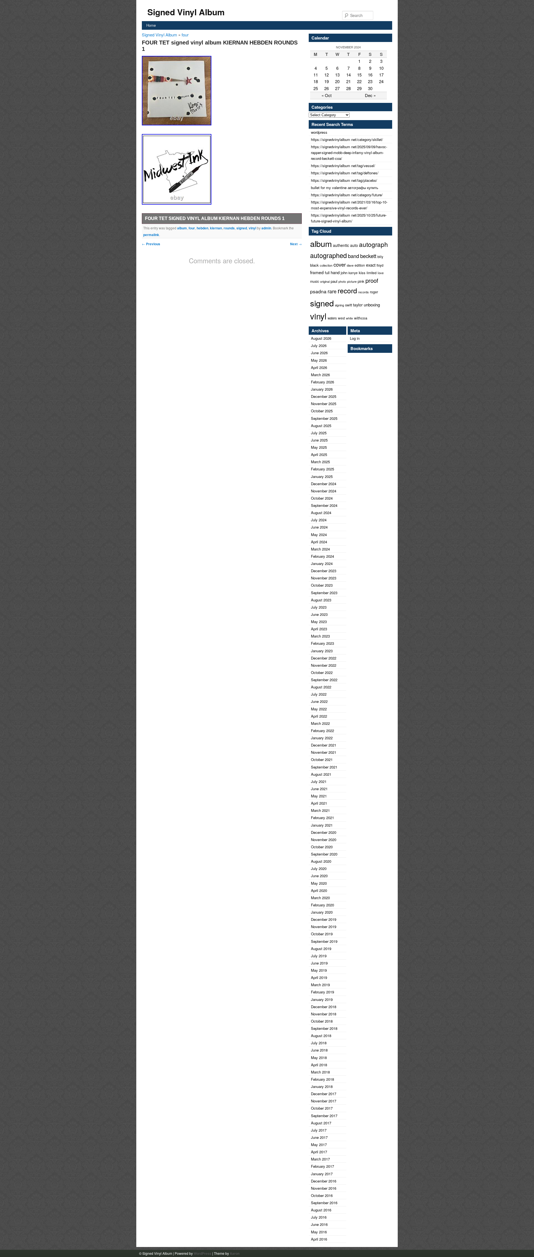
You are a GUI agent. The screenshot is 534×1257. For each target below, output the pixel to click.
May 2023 (319, 621)
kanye (353, 273)
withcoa (360, 318)
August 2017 (321, 1122)
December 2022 (323, 658)
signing (339, 305)
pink (361, 281)
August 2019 (321, 948)
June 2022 (319, 701)
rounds (229, 227)
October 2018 (322, 1021)
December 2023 (323, 570)
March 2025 (320, 461)
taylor (358, 305)
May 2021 (319, 796)
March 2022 (320, 723)
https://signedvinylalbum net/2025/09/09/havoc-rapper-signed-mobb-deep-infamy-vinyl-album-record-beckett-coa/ (349, 152)
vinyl (252, 227)
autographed (328, 255)
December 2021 (323, 745)
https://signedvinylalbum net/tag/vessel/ (343, 165)
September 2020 (324, 854)
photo (342, 281)
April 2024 (319, 541)
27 (337, 88)
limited (372, 272)
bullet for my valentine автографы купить (344, 187)
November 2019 (323, 926)
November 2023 (323, 578)
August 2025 (321, 425)
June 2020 (319, 875)
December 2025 (323, 396)
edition (360, 265)
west (341, 318)
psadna (318, 291)
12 (326, 75)
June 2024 (319, 527)
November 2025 (323, 403)
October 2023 (322, 585)
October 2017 (322, 1108)
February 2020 (322, 905)
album (182, 227)
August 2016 (321, 1210)
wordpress (319, 132)
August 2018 (321, 1035)
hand (335, 272)
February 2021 (322, 817)
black (314, 265)
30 (370, 88)
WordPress (202, 1253)
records (363, 292)
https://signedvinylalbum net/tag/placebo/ (344, 180)
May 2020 (319, 883)
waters (332, 318)
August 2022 (321, 687)
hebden (202, 227)
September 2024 (324, 505)
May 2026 (319, 360)
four (185, 35)
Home (151, 25)
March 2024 (320, 549)
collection (326, 265)
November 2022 (323, 665)
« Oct (327, 95)
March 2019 (320, 984)
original (325, 281)
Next (296, 243)
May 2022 (319, 708)
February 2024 (322, 556)
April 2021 (319, 803)
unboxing (372, 305)
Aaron (234, 1253)
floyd (380, 265)
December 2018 (323, 1006)
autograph (373, 244)
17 (381, 75)
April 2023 (319, 628)
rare (332, 291)
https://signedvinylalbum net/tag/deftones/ (345, 172)
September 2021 (324, 767)
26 (326, 88)
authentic (341, 245)
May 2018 (319, 1057)
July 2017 (319, 1130)
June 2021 (319, 788)
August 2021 (321, 774)
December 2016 (323, 1181)
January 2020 (322, 912)
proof (371, 280)
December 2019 (323, 919)
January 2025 (322, 476)
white (349, 318)
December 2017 (323, 1093)
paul (334, 281)
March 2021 (320, 810)
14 (348, 75)
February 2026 (322, 382)
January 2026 (322, 389)
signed (241, 227)
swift (348, 305)
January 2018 (322, 1086)
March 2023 (320, 636)
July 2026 (319, 345)
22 (359, 81)
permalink (151, 234)
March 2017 (320, 1159)
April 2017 (319, 1151)
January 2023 (322, 650)
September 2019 (324, 941)
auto (354, 245)
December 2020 (323, 832)
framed (317, 272)
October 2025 (322, 410)
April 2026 (319, 367)
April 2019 (319, 977)
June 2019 (319, 963)
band (353, 255)
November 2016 (323, 1188)
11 (315, 75)
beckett (368, 255)
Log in (355, 338)
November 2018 (323, 1013)
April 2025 (319, 454)
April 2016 (319, 1239)
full (327, 272)
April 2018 (319, 1064)
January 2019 (322, 999)
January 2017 (322, 1173)
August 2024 (321, 512)
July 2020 (319, 868)
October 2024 (322, 498)
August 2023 (321, 600)
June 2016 (319, 1224)
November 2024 (323, 491)
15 (359, 75)
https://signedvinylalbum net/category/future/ (347, 194)
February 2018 (322, 1079)
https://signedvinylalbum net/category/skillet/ (347, 139)
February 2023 (322, 643)
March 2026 (320, 374)
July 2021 (319, 781)
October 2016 (322, 1195)
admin (266, 227)
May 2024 (319, 534)
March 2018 (320, 1072)
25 (315, 88)
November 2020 (323, 839)
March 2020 (320, 897)
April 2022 (319, 716)
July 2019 (319, 955)
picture (352, 281)
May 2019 (319, 970)
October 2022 (322, 672)
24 (381, 81)
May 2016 (319, 1231)
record (347, 290)
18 (315, 81)
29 (359, 88)
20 (337, 81)
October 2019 (322, 933)
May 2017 (319, 1144)
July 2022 (319, 694)
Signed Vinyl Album (186, 12)
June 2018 (319, 1050)
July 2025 (319, 432)
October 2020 (322, 846)
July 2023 (319, 607)
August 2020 (321, 861)
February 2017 (322, 1166)
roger (374, 291)
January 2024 (322, 563)
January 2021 (322, 825)
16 (370, 75)
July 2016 (319, 1217)
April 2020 (319, 890)
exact (370, 265)
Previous (151, 243)
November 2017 (323, 1101)
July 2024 (319, 519)
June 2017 (319, 1137)
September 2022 (324, 679)
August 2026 (321, 338)
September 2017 (324, 1115)
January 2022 (322, 737)
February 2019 (322, 992)
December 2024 (323, 483)
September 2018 (324, 1028)
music (314, 281)
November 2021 (323, 752)
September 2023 (324, 592)
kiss (362, 272)
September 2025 (324, 418)
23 (370, 81)
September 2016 (324, 1202)
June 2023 (319, 614)
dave (350, 265)
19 (326, 81)
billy (380, 256)
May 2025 (319, 447)
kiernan (216, 227)
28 (348, 88)
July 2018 (319, 1042)
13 (337, 75)
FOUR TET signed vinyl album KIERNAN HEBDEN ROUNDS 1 (215, 218)
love (381, 273)
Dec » (370, 95)
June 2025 (319, 440)
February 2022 (322, 730)
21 (348, 81)
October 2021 (322, 759)
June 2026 (319, 352)
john (344, 272)
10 (381, 68)
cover (339, 264)
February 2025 (322, 469)
